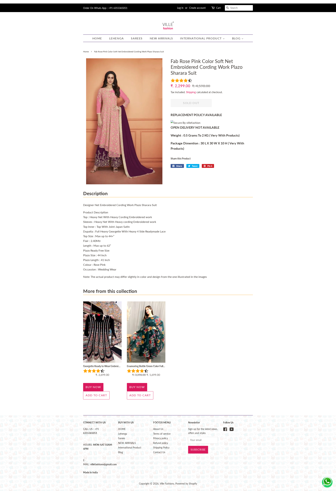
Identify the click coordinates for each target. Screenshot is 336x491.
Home (86, 51)
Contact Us (159, 452)
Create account (197, 7)
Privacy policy (160, 438)
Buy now (93, 387)
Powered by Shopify (186, 483)
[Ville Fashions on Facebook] (225, 430)
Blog (236, 38)
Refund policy (160, 443)
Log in (180, 7)
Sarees (137, 38)
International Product (201, 38)
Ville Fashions (167, 483)
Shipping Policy (161, 447)
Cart (218, 7)
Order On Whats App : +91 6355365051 (105, 7)
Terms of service (161, 433)
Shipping (191, 92)
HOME (97, 38)
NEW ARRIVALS (161, 38)
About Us (158, 429)
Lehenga (116, 38)
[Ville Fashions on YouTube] (232, 430)
